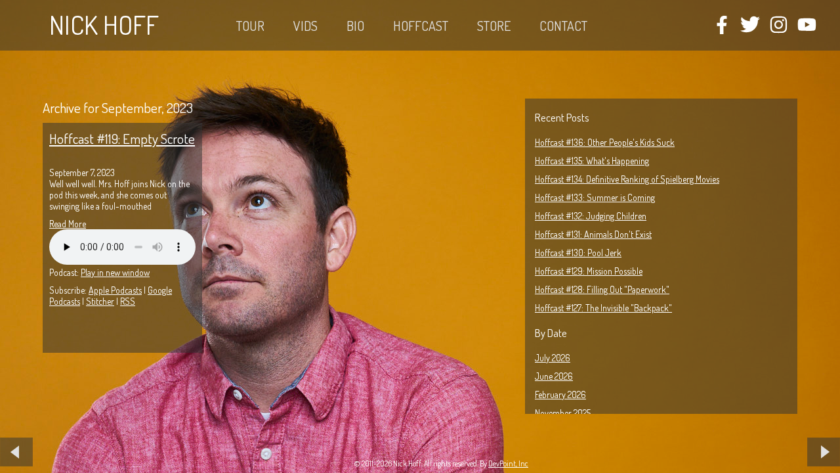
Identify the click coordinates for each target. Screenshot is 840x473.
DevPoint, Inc (508, 463)
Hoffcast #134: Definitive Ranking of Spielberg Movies (627, 179)
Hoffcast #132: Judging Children (590, 215)
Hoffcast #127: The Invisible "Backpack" (603, 307)
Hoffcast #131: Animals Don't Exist (593, 234)
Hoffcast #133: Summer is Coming (595, 197)
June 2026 (554, 376)
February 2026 (560, 394)
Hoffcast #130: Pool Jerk (578, 252)
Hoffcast (420, 25)
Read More (67, 223)
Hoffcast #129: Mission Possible (588, 271)
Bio (355, 25)
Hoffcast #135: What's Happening (592, 160)
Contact (563, 25)
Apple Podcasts (115, 290)
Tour (250, 25)
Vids (305, 25)
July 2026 (552, 357)
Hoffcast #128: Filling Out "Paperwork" (602, 289)
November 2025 (563, 412)
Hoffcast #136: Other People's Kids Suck (605, 142)
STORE (494, 25)
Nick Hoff (104, 24)
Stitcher (100, 301)
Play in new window (115, 272)
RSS (127, 301)
